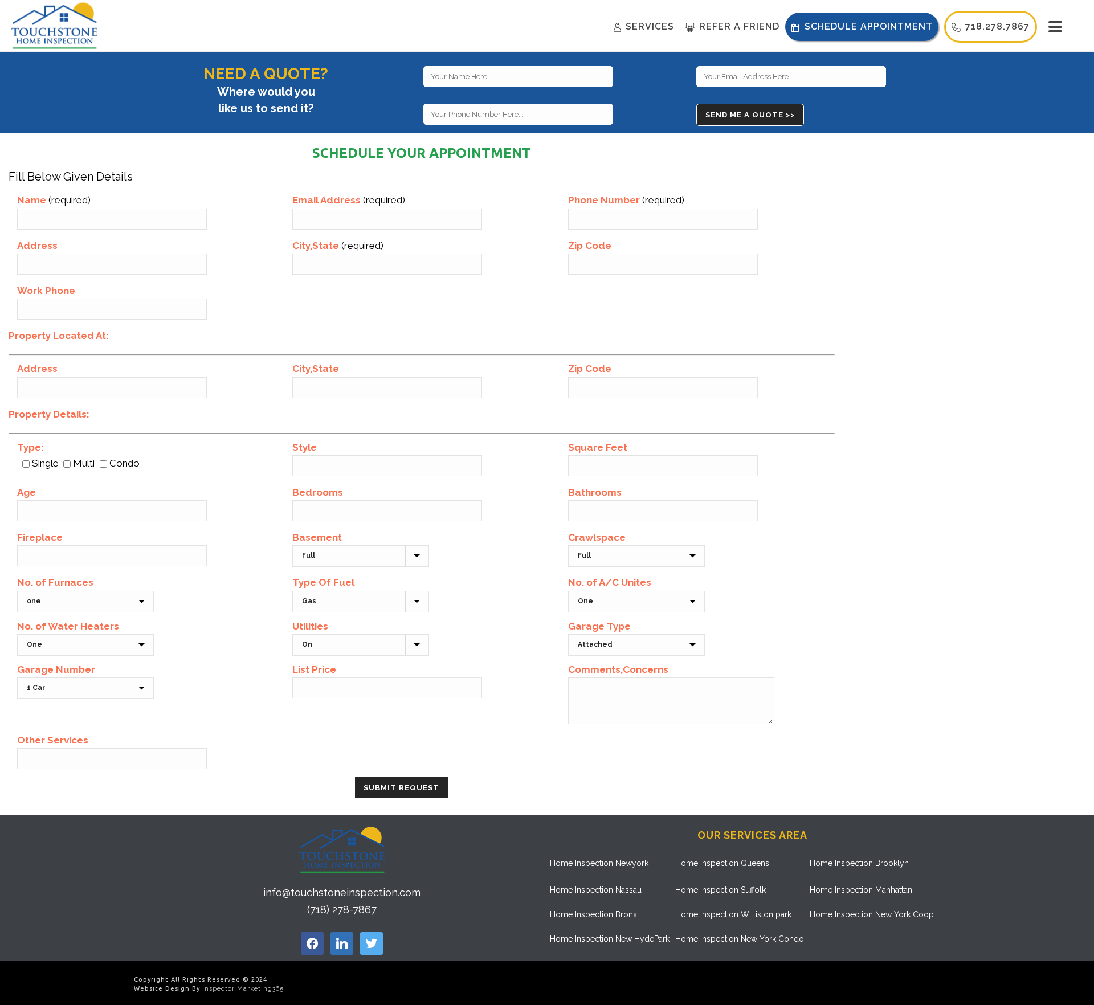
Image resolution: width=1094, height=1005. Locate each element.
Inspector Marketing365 (243, 988)
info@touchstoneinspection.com (342, 892)
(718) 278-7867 (342, 910)
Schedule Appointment (869, 26)
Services (650, 26)
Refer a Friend (739, 26)
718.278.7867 (997, 26)
